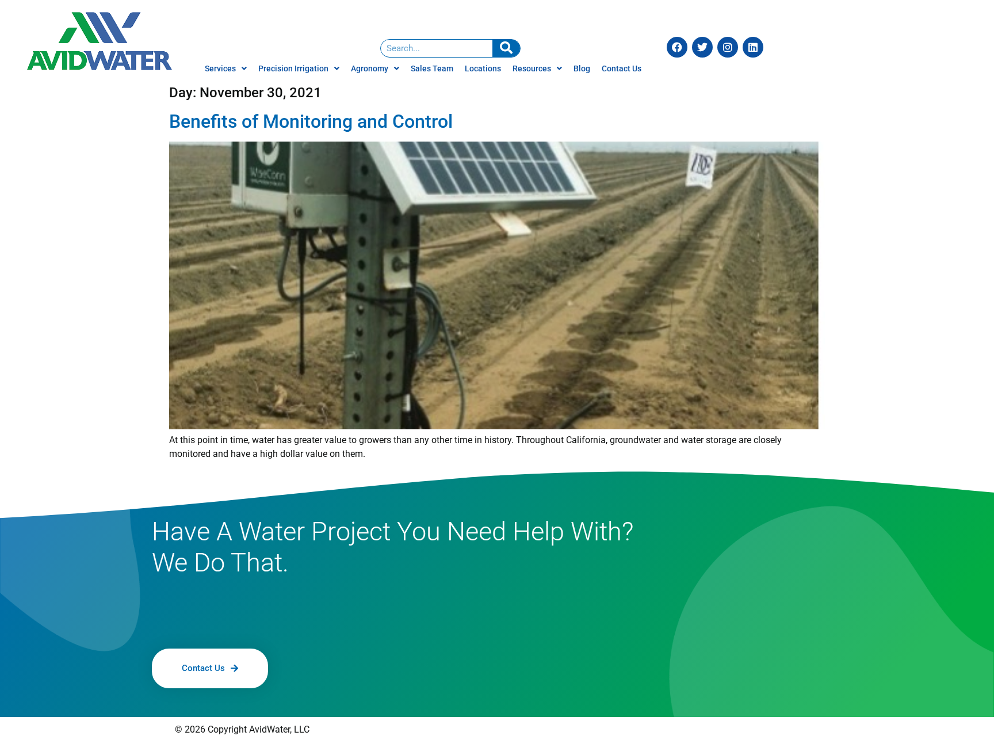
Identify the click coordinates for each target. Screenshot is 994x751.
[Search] (506, 48)
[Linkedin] (753, 47)
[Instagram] (727, 47)
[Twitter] (702, 47)
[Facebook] (677, 47)
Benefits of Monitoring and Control (311, 121)
